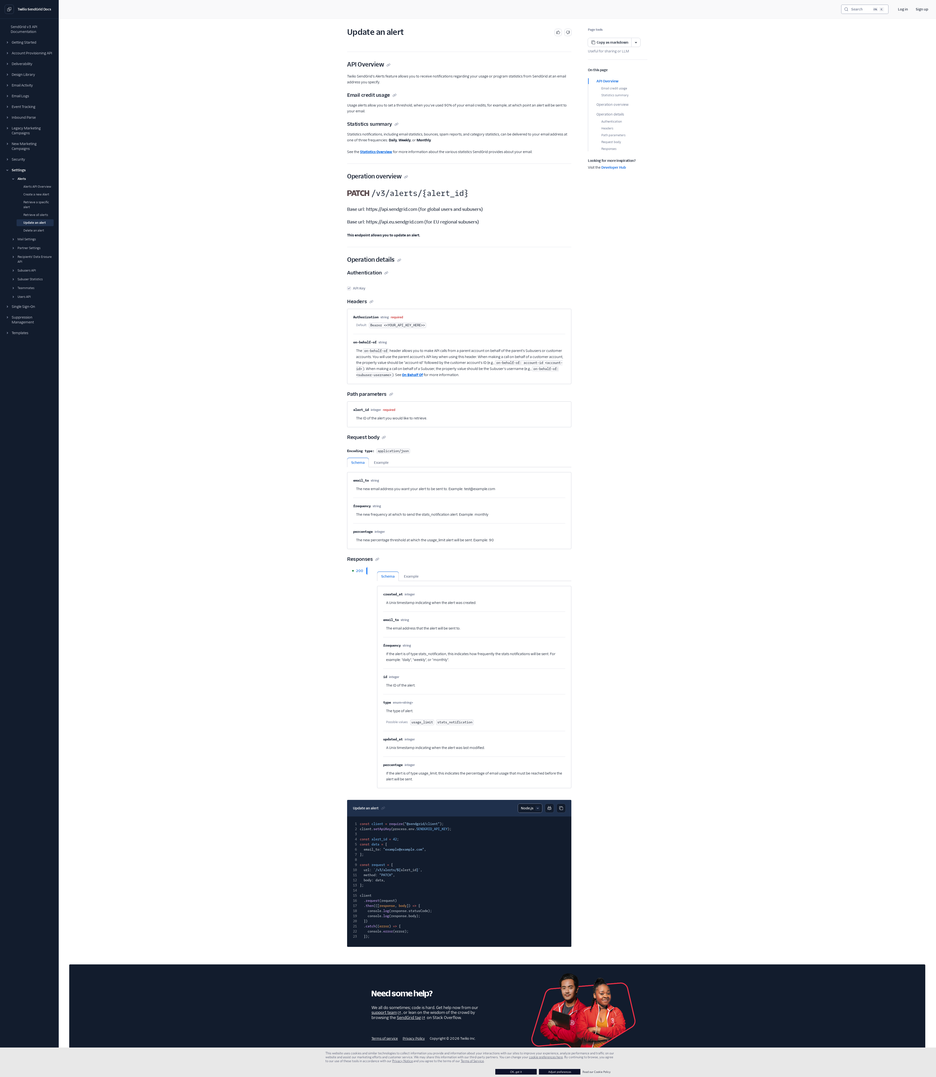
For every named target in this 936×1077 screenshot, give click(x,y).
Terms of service (384, 1038)
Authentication (611, 121)
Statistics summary (615, 95)
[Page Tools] (636, 42)
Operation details (610, 114)
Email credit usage (614, 88)
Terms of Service (472, 1061)
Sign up (922, 9)
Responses (608, 149)
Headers (607, 128)
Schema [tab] (358, 462)
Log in (903, 9)
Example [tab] (381, 462)
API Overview (607, 81)
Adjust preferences (559, 1071)
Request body (611, 142)
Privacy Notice (402, 1061)
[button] (29, 42)
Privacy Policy (414, 1038)
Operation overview (612, 104)
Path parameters (613, 135)
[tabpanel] (459, 508)
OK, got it (516, 1071)
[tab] (357, 570)
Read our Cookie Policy (597, 1071)
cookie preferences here (546, 1057)
